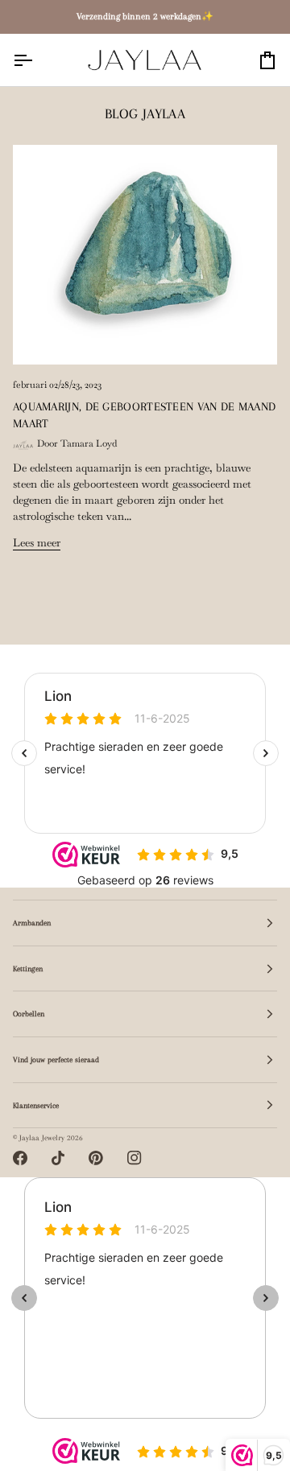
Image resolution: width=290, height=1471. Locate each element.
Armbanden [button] (32, 922)
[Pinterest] (96, 1158)
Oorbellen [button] (28, 1013)
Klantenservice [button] (36, 1105)
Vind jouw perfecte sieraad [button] (56, 1059)
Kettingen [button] (28, 968)
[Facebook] (20, 1158)
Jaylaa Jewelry (41, 1137)
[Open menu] (37, 60)
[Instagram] (134, 1158)
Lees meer (36, 543)
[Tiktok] (58, 1158)
